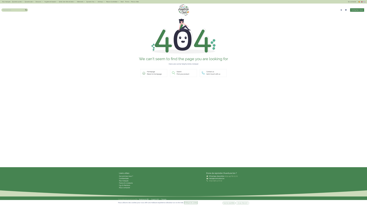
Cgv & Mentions (124, 185)
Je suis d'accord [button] (242, 203)
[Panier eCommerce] (341, 10)
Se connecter (352, 1)
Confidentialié (124, 178)
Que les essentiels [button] (229, 203)
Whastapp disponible (216, 176)
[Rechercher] (26, 10)
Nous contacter (124, 188)
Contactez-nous (357, 10)
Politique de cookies (191, 202)
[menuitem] (6, 2)
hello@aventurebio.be (216, 178)
